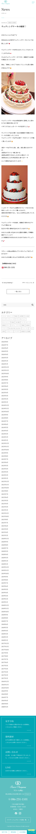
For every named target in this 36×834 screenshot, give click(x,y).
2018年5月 (4, 627)
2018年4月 (4, 631)
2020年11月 (5, 539)
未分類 (17, 322)
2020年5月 (4, 551)
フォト (31, 328)
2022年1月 (4, 510)
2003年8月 (4, 704)
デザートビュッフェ (27, 282)
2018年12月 (5, 605)
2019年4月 (4, 593)
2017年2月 (4, 675)
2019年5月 (4, 589)
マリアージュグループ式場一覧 (16, 820)
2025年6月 (4, 386)
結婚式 (28, 325)
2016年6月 (4, 700)
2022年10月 (5, 488)
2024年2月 (4, 437)
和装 (12, 322)
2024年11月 (5, 408)
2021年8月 (4, 519)
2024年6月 (4, 424)
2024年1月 (4, 440)
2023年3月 (4, 472)
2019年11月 (5, 570)
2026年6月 (4, 348)
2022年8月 (4, 491)
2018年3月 (4, 634)
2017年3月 (4, 672)
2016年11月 (5, 685)
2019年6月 (4, 586)
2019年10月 (5, 573)
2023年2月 (4, 475)
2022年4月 (4, 504)
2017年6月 (4, 662)
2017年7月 (4, 659)
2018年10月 (5, 612)
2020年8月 (4, 545)
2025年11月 (5, 370)
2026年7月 (4, 345)
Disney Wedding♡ (8, 282)
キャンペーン (6, 322)
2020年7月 (4, 548)
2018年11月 (5, 608)
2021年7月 (4, 523)
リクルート (10, 331)
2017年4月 (4, 669)
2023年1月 (4, 478)
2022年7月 (4, 494)
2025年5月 (4, 389)
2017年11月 (5, 646)
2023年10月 (5, 450)
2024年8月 (4, 418)
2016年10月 (5, 688)
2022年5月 (4, 500)
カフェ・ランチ (15, 325)
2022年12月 (5, 481)
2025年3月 (4, 396)
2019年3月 (4, 596)
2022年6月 (4, 497)
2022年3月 (4, 507)
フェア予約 (31, 831)
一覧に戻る (18, 291)
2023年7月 (4, 459)
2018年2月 (4, 637)
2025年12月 (5, 367)
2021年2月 (4, 535)
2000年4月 (4, 707)
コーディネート (25, 322)
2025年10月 (5, 373)
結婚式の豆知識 (12, 22)
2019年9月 (4, 577)
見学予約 (4, 832)
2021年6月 (4, 526)
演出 (16, 316)
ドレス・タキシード (7, 316)
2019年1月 (4, 602)
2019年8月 (4, 580)
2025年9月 (4, 377)
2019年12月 (5, 567)
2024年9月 (4, 415)
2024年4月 (4, 431)
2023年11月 (5, 446)
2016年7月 (4, 697)
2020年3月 (4, 558)
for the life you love (15, 328)
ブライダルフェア (21, 319)
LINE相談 (22, 832)
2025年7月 (4, 383)
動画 (23, 325)
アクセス (27, 794)
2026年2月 (4, 361)
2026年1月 (4, 364)
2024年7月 (4, 421)
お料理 (21, 316)
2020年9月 (4, 542)
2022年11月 (5, 485)
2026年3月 (4, 358)
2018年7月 (4, 621)
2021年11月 (5, 513)
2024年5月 (4, 427)
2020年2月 (4, 561)
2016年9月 (4, 691)
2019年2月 (4, 599)
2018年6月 (4, 624)
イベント (4, 328)
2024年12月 (5, 405)
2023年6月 (4, 462)
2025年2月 (4, 399)
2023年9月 (4, 453)
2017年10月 (5, 650)
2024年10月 (5, 412)
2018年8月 (4, 618)
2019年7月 (4, 583)
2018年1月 (4, 640)
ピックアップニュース (8, 319)
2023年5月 (4, 466)
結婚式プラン (6, 325)
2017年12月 (5, 643)
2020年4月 (4, 554)
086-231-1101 (19, 799)
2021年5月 (4, 529)
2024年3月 (4, 434)
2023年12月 (5, 443)
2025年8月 (4, 380)
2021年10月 (5, 516)
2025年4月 (4, 393)
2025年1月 (4, 402)
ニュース (25, 328)
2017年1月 (4, 678)
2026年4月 (4, 354)
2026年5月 (4, 351)
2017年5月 (4, 666)
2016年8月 (4, 694)
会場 (3, 331)
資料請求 (13, 832)
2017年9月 (4, 653)
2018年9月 (4, 615)
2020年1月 (4, 564)
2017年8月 (4, 656)
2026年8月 (4, 342)
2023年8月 (4, 456)
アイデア (17, 331)
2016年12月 (5, 681)
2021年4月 (4, 532)
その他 (27, 316)
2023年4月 (4, 469)
